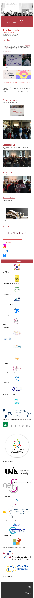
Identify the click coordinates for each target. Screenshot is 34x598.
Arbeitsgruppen (9, 145)
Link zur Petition (9, 51)
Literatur (6, 206)
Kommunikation (9, 198)
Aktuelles (6, 40)
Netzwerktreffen (9, 172)
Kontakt (6, 226)
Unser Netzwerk (17, 20)
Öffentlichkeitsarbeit (10, 100)
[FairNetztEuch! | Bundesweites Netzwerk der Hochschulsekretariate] (5, 1)
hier (22, 92)
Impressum (29, 586)
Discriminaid (27, 45)
